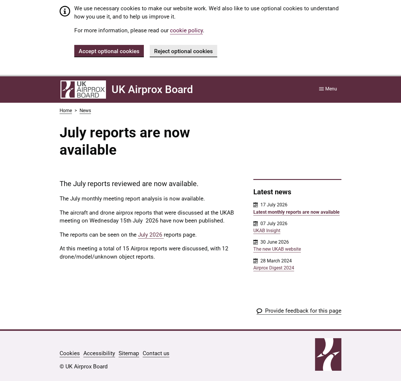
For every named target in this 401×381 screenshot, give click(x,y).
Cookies (70, 353)
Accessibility (99, 353)
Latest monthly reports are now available (296, 212)
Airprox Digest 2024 (273, 268)
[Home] (83, 90)
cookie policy (186, 30)
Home (66, 110)
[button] (299, 310)
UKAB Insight (266, 230)
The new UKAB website (277, 249)
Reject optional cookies (183, 51)
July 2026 (151, 234)
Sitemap (129, 353)
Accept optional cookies (109, 51)
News (85, 110)
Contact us (156, 353)
